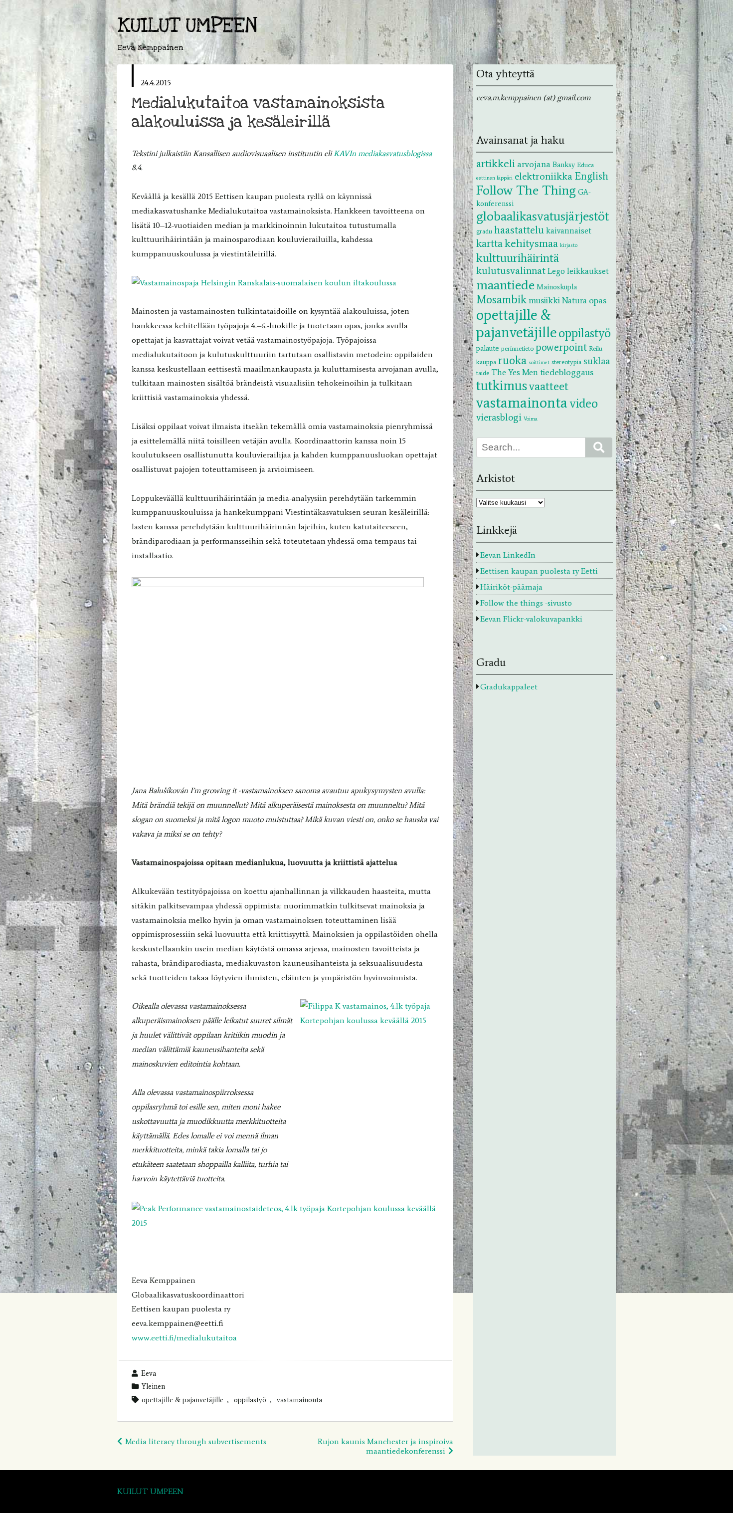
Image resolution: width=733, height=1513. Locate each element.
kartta (489, 243)
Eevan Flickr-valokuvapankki (531, 619)
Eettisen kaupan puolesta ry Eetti (539, 571)
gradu (484, 231)
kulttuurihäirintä (517, 257)
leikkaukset (588, 271)
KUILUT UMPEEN (187, 25)
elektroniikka (543, 176)
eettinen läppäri (494, 178)
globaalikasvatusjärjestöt (542, 216)
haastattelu (519, 229)
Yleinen (153, 1386)
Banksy (563, 164)
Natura (574, 300)
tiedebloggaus (566, 372)
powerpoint (561, 347)
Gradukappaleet (509, 686)
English (591, 176)
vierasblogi (499, 417)
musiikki (544, 300)
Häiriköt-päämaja (511, 587)
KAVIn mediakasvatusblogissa (383, 153)
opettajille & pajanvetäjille (182, 1399)
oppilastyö (250, 1399)
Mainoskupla (557, 286)
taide (482, 373)
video (583, 403)
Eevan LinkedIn (508, 555)
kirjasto (568, 245)
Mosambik (501, 299)
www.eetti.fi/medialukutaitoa (184, 1337)
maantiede (505, 284)
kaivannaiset (568, 230)
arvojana (533, 164)
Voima (531, 419)
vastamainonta (299, 1399)
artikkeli (495, 163)
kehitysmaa (531, 243)
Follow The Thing (526, 190)
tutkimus (501, 385)
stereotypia (566, 362)
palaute (487, 348)
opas (597, 300)
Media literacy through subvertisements (195, 1441)
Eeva (148, 1373)
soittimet (539, 362)
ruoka (512, 360)
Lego (556, 271)
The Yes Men (514, 372)
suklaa (596, 361)
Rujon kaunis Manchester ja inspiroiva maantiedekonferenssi (385, 1446)
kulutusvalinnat (511, 270)
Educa (585, 165)
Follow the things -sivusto (526, 603)
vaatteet (548, 386)
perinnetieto (517, 348)
